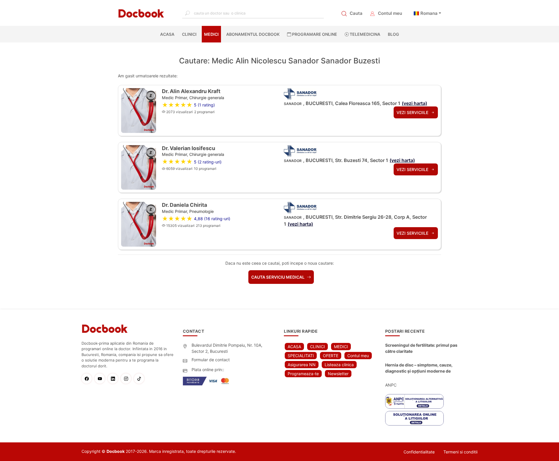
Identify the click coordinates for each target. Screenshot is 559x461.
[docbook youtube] (101, 378)
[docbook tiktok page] (140, 378)
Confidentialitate (419, 451)
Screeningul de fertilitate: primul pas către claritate (421, 348)
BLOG (393, 34)
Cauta (356, 13)
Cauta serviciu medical (278, 277)
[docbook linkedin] (114, 378)
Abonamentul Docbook (253, 34)
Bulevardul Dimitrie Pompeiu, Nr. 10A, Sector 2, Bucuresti (227, 348)
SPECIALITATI (301, 355)
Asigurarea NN (302, 364)
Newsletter (338, 373)
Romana (429, 13)
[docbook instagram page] (127, 378)
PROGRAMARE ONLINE (314, 34)
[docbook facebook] (88, 378)
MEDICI (211, 34)
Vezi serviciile (413, 112)
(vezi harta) (414, 103)
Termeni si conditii (460, 451)
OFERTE (330, 355)
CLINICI (189, 34)
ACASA (168, 34)
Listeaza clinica (339, 364)
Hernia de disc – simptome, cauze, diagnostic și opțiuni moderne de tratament (418, 368)
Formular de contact (211, 359)
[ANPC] (414, 401)
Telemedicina (364, 34)
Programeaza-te (303, 373)
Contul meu (390, 13)
